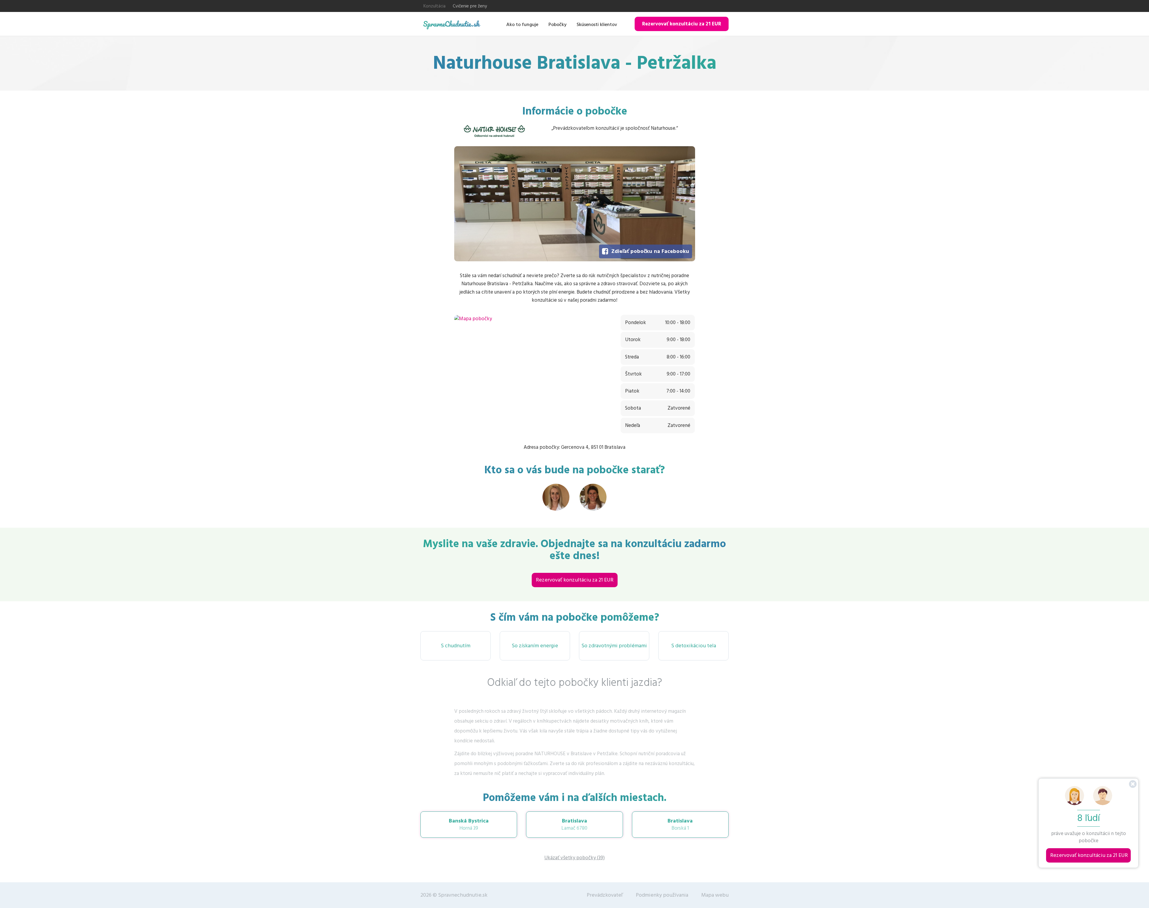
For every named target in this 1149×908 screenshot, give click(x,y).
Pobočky (557, 24)
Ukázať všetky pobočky (574, 857)
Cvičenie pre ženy (470, 6)
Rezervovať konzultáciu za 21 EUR (681, 24)
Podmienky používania (662, 895)
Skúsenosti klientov (597, 24)
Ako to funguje (522, 24)
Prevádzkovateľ (605, 895)
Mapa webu (715, 895)
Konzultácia (434, 6)
